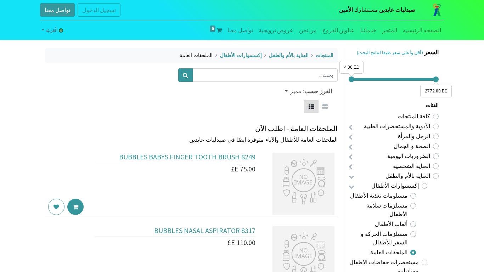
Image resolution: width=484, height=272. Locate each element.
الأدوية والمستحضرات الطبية (397, 126)
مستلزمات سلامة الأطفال (386, 209)
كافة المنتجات (414, 116)
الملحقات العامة (388, 252)
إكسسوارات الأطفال (395, 185)
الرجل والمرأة (414, 136)
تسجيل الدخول (99, 9)
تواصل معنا (57, 9)
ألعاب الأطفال (391, 224)
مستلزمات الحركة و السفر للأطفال (384, 238)
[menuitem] (422, 30)
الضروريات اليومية (408, 156)
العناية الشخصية (411, 166)
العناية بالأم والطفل (407, 175)
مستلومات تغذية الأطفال (378, 195)
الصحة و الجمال (412, 146)
